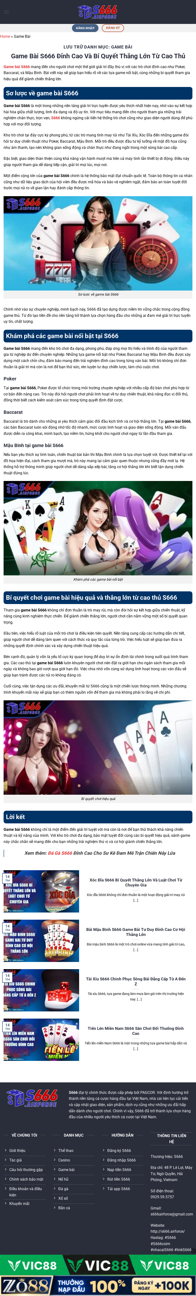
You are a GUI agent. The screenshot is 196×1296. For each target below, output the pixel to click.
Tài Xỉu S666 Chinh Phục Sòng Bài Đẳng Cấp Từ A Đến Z (136, 982)
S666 (55, 118)
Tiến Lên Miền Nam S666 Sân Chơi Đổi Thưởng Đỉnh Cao (136, 1031)
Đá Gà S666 (60, 853)
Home (5, 36)
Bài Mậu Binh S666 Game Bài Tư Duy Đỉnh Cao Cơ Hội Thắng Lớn (135, 932)
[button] (6, 12)
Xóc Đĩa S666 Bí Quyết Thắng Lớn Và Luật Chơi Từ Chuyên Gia (136, 883)
